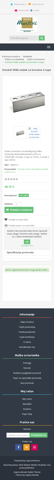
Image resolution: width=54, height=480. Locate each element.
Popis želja (27, 414)
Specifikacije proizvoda (20, 252)
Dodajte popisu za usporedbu (21, 225)
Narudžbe (27, 404)
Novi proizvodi (27, 383)
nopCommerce (33, 460)
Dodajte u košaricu (21, 209)
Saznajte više (27, 245)
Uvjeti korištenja (27, 337)
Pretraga (27, 363)
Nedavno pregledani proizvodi (27, 373)
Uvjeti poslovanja (27, 327)
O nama (27, 342)
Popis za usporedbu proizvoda (27, 378)
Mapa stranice (27, 322)
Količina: (8, 203)
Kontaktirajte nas (27, 347)
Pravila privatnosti (27, 332)
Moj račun (27, 399)
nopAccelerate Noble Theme (27, 472)
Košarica (27, 409)
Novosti (27, 368)
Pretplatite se (38, 435)
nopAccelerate (32, 475)
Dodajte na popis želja (18, 219)
